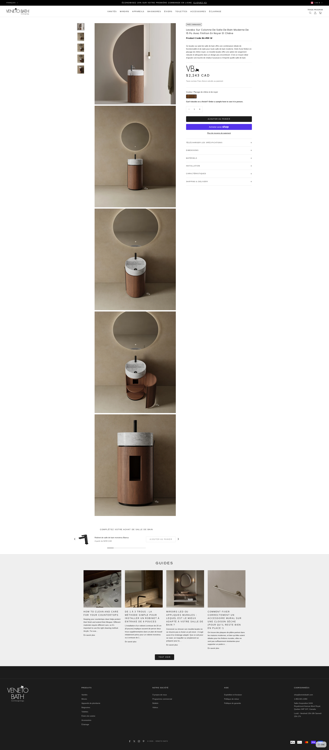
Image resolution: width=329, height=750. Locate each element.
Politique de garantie (232, 703)
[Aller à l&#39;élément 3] (80, 47)
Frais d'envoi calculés (205, 81)
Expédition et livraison (233, 695)
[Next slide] (178, 539)
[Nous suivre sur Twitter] (134, 741)
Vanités (112, 11)
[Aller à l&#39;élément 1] (80, 26)
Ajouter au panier (219, 119)
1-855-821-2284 (300, 699)
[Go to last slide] (75, 539)
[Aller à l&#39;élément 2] (80, 36)
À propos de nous (159, 695)
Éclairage (215, 11)
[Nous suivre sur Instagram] (139, 741)
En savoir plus (89, 635)
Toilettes (181, 11)
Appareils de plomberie (90, 703)
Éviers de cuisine (88, 716)
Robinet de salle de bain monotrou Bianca (112, 538)
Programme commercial (162, 699)
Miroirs (124, 11)
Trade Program (315, 10)
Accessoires (198, 11)
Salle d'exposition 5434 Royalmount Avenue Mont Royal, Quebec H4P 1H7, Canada (307, 706)
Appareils (138, 11)
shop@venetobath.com (303, 695)
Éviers (168, 11)
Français (11, 2)
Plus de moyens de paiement (219, 133)
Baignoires (154, 11)
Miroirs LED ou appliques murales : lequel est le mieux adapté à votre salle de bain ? (184, 618)
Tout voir (164, 657)
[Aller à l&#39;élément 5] (80, 69)
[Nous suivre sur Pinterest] (143, 741)
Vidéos (155, 707)
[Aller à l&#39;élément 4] (80, 58)
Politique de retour (231, 699)
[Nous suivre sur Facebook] (129, 741)
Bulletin (155, 703)
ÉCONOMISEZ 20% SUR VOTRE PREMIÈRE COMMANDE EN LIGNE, (164, 3)
